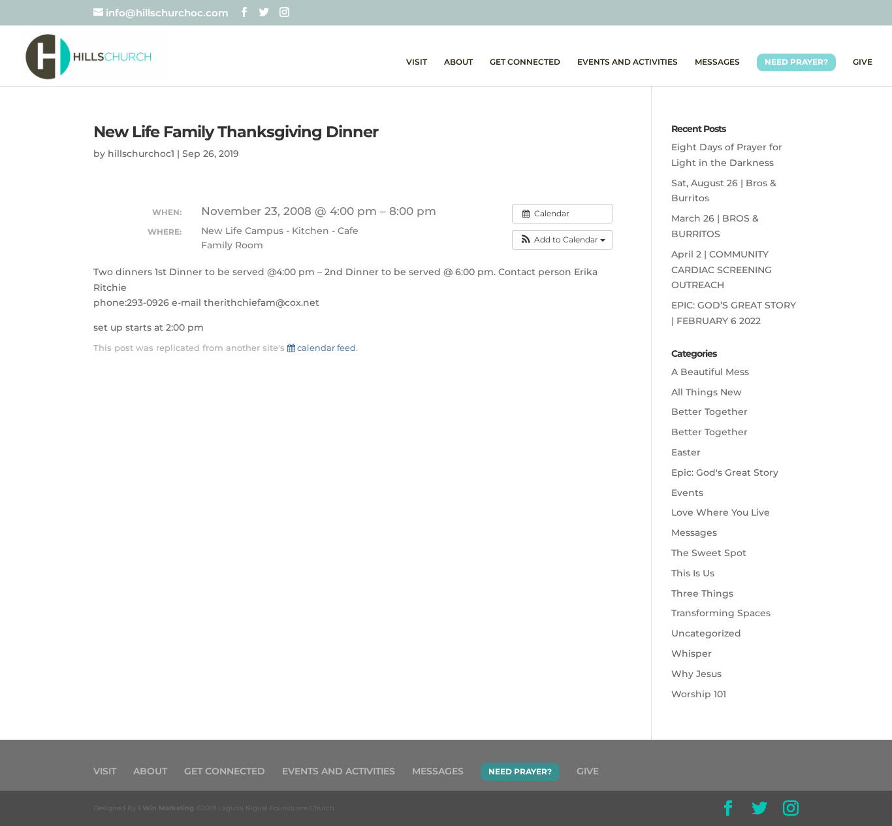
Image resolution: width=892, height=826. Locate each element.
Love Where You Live (720, 512)
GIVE (862, 62)
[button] (562, 240)
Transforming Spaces (721, 613)
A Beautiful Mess (710, 372)
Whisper (691, 653)
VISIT (416, 62)
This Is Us (692, 573)
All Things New (706, 392)
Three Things (702, 593)
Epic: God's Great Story (724, 472)
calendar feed (325, 347)
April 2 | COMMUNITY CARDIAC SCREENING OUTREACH (721, 269)
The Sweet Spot (708, 553)
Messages (694, 532)
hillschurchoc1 (141, 153)
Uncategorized (706, 633)
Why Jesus (696, 674)
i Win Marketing (166, 808)
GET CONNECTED (525, 62)
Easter (686, 452)
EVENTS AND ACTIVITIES (627, 62)
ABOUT (458, 62)
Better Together (709, 412)
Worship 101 (698, 694)
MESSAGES (717, 62)
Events (687, 493)
